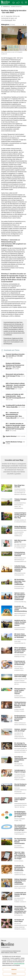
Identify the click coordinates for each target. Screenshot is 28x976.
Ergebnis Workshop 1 (15, 436)
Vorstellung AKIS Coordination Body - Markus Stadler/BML (15, 406)
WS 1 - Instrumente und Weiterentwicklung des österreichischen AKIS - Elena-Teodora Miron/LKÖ (15, 415)
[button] (26, 2)
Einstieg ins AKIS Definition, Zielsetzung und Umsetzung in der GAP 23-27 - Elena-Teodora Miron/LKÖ (15, 366)
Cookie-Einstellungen (18, 963)
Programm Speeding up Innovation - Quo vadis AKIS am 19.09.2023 (15, 355)
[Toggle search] (22, 3)
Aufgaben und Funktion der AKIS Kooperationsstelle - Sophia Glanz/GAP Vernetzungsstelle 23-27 (15, 397)
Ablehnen (14, 969)
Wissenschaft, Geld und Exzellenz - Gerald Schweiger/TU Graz (15, 376)
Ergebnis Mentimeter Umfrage (15, 442)
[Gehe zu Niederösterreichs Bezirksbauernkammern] (13, 3)
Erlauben (14, 974)
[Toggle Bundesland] (18, 3)
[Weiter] (24, 35)
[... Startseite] (5, 3)
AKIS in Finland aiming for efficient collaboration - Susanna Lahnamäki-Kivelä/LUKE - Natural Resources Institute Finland (15, 386)
